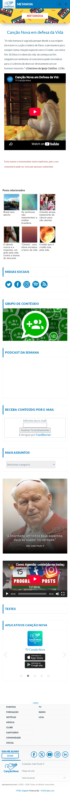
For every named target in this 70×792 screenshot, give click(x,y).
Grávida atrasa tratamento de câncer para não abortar (47, 216)
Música (10, 722)
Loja (41, 717)
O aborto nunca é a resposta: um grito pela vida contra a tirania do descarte (11, 251)
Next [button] (64, 655)
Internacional (28, 777)
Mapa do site (28, 770)
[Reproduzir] (7, 593)
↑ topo (35, 703)
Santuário (12, 732)
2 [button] (28, 676)
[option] (35, 643)
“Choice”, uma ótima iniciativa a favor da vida (29, 247)
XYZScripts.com (47, 790)
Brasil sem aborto (9, 213)
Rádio (42, 712)
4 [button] (41, 676)
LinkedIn (65, 755)
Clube (9, 727)
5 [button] (48, 676)
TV (40, 707)
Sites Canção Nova (66, 4)
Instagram (57, 755)
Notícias (11, 717)
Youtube (49, 755)
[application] (35, 579)
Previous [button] (6, 655)
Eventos (11, 707)
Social (10, 743)
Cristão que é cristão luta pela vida (46, 247)
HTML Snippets (22, 790)
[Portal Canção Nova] (9, 4)
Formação (12, 712)
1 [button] (21, 676)
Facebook (34, 755)
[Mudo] (57, 593)
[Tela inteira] (63, 593)
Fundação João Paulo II (33, 763)
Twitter (42, 755)
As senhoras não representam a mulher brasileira (29, 217)
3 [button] (35, 676)
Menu (60, 4)
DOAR (10, 756)
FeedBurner (43, 435)
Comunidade (13, 738)
